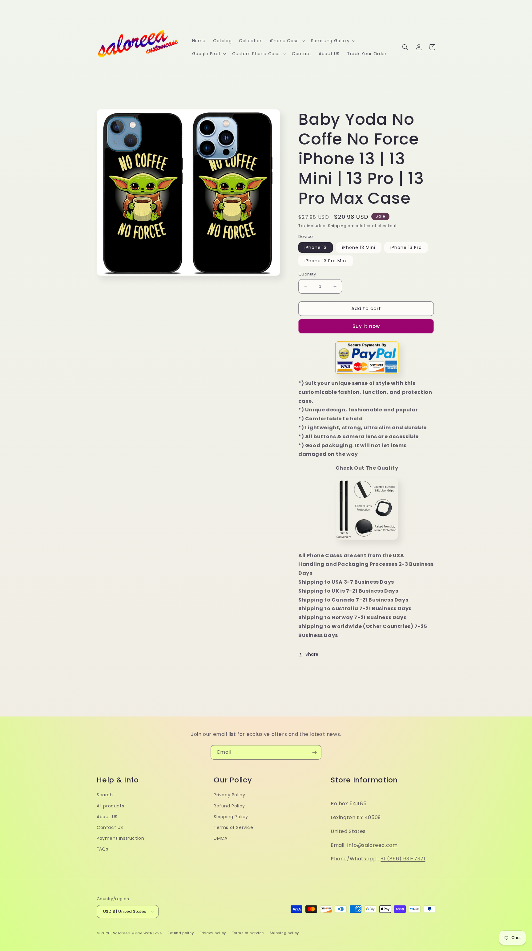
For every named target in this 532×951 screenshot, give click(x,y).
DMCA (220, 838)
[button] (286, 40)
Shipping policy (284, 932)
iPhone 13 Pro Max (325, 261)
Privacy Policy (229, 795)
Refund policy (180, 932)
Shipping (337, 225)
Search (105, 795)
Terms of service (248, 932)
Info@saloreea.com (372, 845)
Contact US (110, 827)
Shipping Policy (231, 817)
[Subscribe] (314, 752)
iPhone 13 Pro (406, 247)
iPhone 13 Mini (358, 247)
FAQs (102, 849)
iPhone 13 (315, 247)
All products (110, 806)
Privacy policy (213, 932)
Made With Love (146, 933)
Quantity (307, 274)
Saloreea (122, 933)
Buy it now (366, 326)
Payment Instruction (120, 838)
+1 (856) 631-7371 (403, 858)
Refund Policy (229, 806)
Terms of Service (233, 827)
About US (107, 817)
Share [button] (312, 654)
